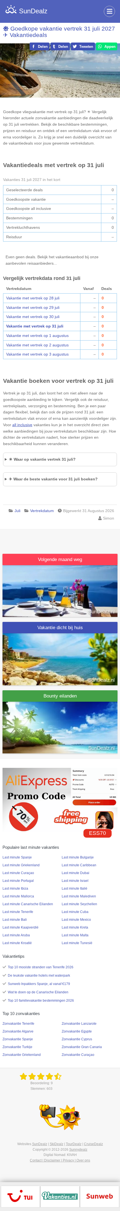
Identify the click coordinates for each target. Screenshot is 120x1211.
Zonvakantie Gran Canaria (82, 1047)
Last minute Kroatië (17, 943)
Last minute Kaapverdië (21, 927)
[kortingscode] (60, 800)
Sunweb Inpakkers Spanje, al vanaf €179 (39, 984)
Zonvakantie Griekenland (22, 1055)
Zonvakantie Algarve (18, 1031)
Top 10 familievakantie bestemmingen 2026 (41, 1000)
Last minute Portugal (18, 881)
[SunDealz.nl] (41, 1077)
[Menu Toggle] (109, 11)
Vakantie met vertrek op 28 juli (32, 298)
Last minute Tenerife (18, 912)
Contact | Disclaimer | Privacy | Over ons (60, 1160)
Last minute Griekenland (21, 865)
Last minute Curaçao (18, 873)
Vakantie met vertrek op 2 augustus (37, 345)
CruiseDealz (93, 1144)
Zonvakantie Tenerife (18, 1024)
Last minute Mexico (76, 920)
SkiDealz (56, 1144)
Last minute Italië (74, 888)
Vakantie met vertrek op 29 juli (32, 307)
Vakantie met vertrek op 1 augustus (37, 335)
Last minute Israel (75, 881)
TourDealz (73, 1144)
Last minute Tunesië (77, 943)
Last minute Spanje (17, 857)
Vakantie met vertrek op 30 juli (32, 316)
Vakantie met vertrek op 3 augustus (37, 354)
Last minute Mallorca (18, 896)
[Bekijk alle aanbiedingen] (20, 1196)
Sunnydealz (78, 1150)
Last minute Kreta (75, 927)
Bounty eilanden (60, 696)
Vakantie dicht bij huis (60, 627)
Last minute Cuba (75, 912)
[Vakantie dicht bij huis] (60, 659)
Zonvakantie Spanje (18, 1039)
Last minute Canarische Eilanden (28, 904)
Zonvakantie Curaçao (78, 1055)
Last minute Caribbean (79, 865)
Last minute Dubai (75, 873)
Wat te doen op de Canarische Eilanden (38, 992)
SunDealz (39, 1144)
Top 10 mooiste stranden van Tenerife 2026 (40, 967)
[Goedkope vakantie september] (60, 591)
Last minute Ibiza (15, 888)
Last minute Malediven (79, 896)
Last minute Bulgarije (78, 857)
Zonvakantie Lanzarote (79, 1024)
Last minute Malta (75, 935)
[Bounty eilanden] (60, 727)
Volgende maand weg (60, 559)
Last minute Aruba (16, 935)
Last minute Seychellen (79, 904)
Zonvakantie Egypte (77, 1031)
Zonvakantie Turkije (17, 1047)
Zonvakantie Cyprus (77, 1039)
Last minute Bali (15, 920)
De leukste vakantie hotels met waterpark (39, 975)
